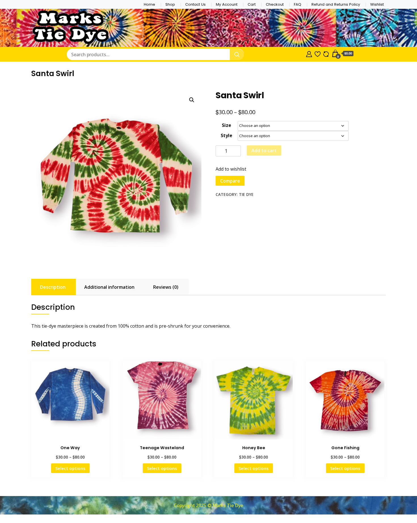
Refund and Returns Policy (335, 4)
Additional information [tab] (109, 287)
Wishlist (377, 4)
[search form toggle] (381, 27)
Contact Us (195, 4)
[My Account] (309, 53)
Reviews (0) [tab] (165, 287)
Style (226, 135)
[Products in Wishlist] (318, 53)
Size (226, 125)
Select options (70, 468)
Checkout (275, 4)
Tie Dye (246, 194)
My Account (226, 4)
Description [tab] (53, 287)
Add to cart (264, 150)
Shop (170, 4)
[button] (192, 100)
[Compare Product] (326, 53)
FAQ (297, 4)
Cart (252, 4)
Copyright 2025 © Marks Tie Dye (208, 505)
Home (149, 4)
